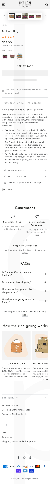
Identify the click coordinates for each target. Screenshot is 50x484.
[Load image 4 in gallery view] (32, 16)
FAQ (4, 432)
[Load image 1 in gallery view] (12, 16)
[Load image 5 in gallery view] (38, 16)
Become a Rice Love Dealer (15, 414)
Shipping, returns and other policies (19, 441)
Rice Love (20, 479)
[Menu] (3, 4)
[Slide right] (46, 16)
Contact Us (7, 437)
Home (4, 25)
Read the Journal (10, 405)
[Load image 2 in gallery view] (18, 16)
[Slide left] (4, 16)
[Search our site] (46, 4)
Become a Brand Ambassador (16, 409)
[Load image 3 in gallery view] (25, 16)
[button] (8, 37)
